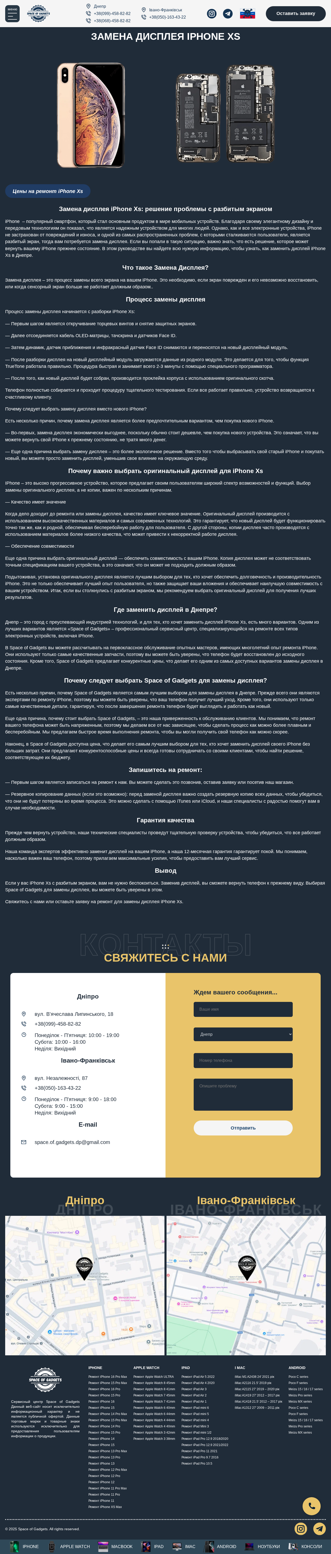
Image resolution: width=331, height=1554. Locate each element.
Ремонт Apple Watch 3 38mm (154, 1439)
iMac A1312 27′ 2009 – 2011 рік (257, 1408)
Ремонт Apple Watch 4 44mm (154, 1420)
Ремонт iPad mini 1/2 (197, 1432)
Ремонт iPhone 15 (101, 1408)
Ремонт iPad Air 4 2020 (198, 1383)
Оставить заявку (295, 13)
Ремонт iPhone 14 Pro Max (107, 1414)
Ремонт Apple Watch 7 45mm (154, 1395)
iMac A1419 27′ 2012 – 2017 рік (257, 1395)
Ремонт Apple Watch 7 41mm (154, 1401)
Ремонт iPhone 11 (101, 1501)
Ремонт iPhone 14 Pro (104, 1426)
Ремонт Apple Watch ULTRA (153, 1377)
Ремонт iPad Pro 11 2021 (199, 1451)
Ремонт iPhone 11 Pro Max (107, 1488)
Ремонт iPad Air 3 (194, 1389)
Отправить (243, 1128)
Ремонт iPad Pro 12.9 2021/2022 (205, 1445)
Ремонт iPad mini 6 (195, 1408)
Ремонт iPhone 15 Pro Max (107, 1383)
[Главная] (38, 13)
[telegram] (228, 14)
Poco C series (298, 1377)
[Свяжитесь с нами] (312, 1506)
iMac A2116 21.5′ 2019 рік (253, 1383)
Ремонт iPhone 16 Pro (104, 1389)
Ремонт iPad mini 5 (195, 1414)
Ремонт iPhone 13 (101, 1463)
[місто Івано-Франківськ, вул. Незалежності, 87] (246, 1285)
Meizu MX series (300, 1401)
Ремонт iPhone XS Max (105, 1507)
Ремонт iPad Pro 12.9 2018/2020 (205, 1439)
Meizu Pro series (300, 1395)
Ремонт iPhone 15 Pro (104, 1395)
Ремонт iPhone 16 (101, 1401)
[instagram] (212, 14)
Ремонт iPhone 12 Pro (104, 1476)
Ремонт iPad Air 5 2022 (198, 1377)
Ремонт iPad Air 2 (194, 1395)
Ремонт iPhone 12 (101, 1482)
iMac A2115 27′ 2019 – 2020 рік (257, 1389)
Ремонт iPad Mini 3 (195, 1426)
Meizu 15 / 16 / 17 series (306, 1389)
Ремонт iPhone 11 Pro (104, 1494)
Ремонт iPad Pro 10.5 (197, 1463)
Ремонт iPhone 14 (101, 1439)
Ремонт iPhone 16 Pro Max (107, 1377)
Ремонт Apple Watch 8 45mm (154, 1383)
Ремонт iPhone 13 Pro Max (107, 1451)
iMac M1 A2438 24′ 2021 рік (254, 1377)
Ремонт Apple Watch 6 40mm (154, 1408)
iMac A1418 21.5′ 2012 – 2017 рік (258, 1401)
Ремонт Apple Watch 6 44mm (154, 1414)
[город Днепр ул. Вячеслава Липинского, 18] (84, 1285)
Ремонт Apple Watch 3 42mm (154, 1432)
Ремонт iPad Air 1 (194, 1401)
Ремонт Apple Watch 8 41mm (154, 1389)
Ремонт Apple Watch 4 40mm (154, 1426)
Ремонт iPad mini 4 (195, 1420)
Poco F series (298, 1383)
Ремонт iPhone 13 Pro (104, 1457)
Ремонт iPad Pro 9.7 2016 (200, 1457)
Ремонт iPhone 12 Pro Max (107, 1470)
